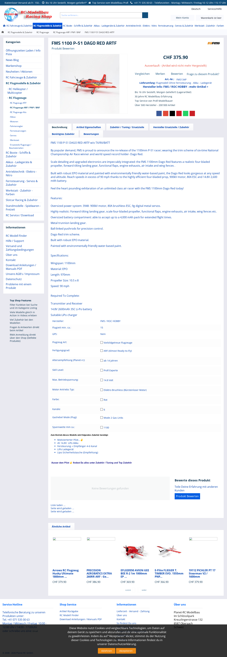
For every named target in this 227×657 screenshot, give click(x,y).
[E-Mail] (192, 113)
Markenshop (14, 66)
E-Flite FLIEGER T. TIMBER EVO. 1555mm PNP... (169, 573)
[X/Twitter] (172, 113)
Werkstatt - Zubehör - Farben (209, 25)
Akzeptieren (126, 650)
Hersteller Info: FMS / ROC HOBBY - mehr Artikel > (175, 87)
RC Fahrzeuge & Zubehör (19, 25)
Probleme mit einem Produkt (18, 286)
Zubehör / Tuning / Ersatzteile (127, 127)
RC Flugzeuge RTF (18, 102)
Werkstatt (14, 140)
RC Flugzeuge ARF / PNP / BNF (67, 32)
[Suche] (145, 15)
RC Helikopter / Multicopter (17, 91)
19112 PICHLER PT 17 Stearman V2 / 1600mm (202, 573)
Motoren (14, 121)
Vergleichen (142, 74)
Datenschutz (14, 279)
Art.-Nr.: (169, 79)
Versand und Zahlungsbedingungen (20, 248)
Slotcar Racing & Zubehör (22, 200)
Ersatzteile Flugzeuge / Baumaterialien (20, 146)
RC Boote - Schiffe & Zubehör (77, 25)
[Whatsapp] (185, 113)
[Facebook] (159, 113)
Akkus (13, 116)
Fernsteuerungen (18, 130)
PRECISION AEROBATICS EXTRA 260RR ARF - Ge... (99, 573)
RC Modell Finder (16, 236)
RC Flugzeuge (43, 32)
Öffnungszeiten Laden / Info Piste (23, 52)
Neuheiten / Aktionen (19, 71)
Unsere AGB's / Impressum (23, 274)
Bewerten (177, 74)
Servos (13, 135)
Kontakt (11, 260)
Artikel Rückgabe (69, 611)
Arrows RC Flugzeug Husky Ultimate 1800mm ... (66, 573)
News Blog (12, 60)
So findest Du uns (126, 623)
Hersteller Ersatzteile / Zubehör (171, 127)
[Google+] (165, 113)
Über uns (11, 255)
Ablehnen (106, 650)
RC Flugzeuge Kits (18, 112)
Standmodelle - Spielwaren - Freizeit (23, 207)
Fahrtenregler (16, 126)
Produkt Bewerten (63, 48)
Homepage (2, 32)
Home (4, 26)
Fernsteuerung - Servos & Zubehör (175, 25)
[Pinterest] (179, 113)
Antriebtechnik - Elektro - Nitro (141, 25)
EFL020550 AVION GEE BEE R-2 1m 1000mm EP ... (135, 573)
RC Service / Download (20, 215)
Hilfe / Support (15, 241)
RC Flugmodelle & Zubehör (47, 25)
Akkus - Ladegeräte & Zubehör (109, 25)
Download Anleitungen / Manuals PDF (21, 267)
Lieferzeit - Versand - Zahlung (133, 611)
